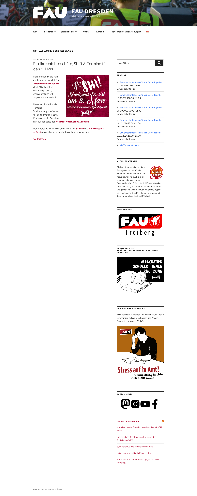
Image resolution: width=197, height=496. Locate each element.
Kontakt (100, 31)
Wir (35, 31)
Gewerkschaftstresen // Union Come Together (141, 82)
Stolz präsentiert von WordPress (47, 489)
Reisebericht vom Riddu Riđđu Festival (134, 453)
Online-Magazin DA (128, 421)
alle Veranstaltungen (129, 145)
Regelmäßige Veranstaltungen (126, 31)
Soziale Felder (67, 31)
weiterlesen (39, 139)
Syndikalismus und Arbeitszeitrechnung (135, 446)
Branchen (48, 31)
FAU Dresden (93, 11)
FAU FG (85, 31)
